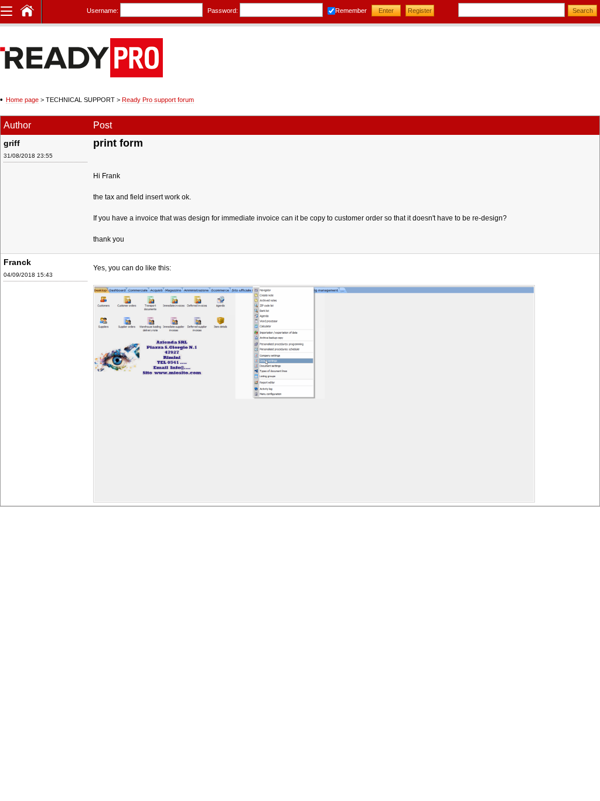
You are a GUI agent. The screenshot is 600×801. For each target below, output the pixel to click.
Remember (351, 10)
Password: (222, 10)
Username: (102, 10)
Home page (22, 99)
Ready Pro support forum (158, 99)
